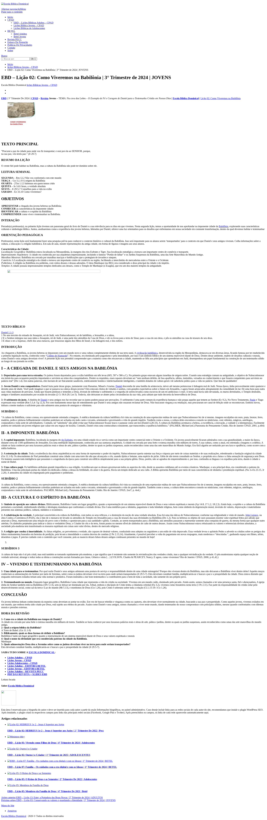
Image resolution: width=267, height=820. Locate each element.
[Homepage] (15, 3)
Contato (11, 47)
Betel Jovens (20, 36)
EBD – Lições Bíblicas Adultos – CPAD (33, 22)
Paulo (252, 399)
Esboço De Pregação (17, 42)
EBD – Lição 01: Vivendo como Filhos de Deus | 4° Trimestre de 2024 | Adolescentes (51, 742)
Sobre (10, 50)
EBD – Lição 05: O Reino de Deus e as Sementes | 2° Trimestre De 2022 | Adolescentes (52, 779)
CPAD (10, 20)
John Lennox (251, 515)
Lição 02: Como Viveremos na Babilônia (221, 98)
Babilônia (223, 226)
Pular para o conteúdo (12, 12)
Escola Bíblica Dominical (186, 98)
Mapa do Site (7, 805)
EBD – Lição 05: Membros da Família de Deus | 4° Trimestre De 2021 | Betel (47, 791)
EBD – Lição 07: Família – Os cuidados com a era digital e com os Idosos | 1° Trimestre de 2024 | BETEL (62, 767)
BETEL (11, 31)
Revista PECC (14, 39)
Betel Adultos (20, 33)
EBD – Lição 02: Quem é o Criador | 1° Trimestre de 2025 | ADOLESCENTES (48, 755)
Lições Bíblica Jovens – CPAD (29, 25)
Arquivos (12, 810)
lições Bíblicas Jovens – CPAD (42, 85)
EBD (3, 98)
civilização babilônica (147, 353)
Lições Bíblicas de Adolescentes (29, 28)
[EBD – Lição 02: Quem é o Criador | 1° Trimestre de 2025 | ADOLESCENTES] (22, 748)
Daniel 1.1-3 (7, 332)
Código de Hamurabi (57, 355)
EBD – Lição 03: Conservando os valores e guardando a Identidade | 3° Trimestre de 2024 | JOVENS (58, 800)
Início (10, 17)
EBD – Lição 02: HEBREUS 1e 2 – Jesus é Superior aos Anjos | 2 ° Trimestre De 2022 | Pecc (55, 730)
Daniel (119, 386)
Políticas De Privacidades (19, 45)
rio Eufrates (67, 440)
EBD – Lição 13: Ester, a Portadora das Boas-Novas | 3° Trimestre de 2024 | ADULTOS (52, 797)
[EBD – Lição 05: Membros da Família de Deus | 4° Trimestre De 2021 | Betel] (28, 785)
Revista (44, 98)
